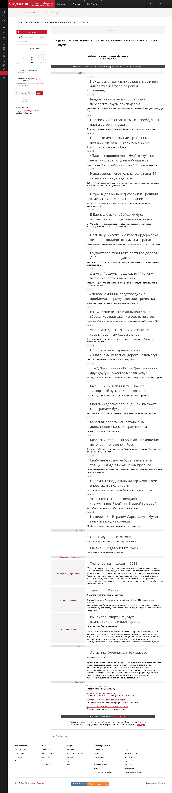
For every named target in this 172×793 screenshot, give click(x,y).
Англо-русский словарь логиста (100, 693)
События (70, 764)
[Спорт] (4, 61)
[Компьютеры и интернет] (4, 40)
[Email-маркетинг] (4, 77)
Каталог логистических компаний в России (106, 700)
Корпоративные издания (76, 753)
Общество (128, 764)
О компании (45, 750)
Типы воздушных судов (97, 686)
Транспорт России (104, 590)
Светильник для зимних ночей (114, 548)
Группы (76, 4)
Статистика (23, 107)
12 (32, 57)
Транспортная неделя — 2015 (113, 563)
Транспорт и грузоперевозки (52, 13)
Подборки (92, 4)
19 (32, 60)
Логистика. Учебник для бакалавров (119, 652)
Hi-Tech (96, 768)
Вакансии (44, 761)
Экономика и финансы (23, 13)
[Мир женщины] (4, 32)
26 (32, 62)
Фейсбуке (141, 724)
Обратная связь (47, 764)
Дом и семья (129, 768)
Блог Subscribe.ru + (48, 753)
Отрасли (36, 13)
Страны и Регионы (131, 761)
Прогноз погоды (131, 753)
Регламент (19, 757)
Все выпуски (110, 30)
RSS (45, 41)
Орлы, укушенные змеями (110, 536)
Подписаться (31, 32)
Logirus (24, 101)
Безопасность (46, 757)
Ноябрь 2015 (35, 49)
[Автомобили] (4, 20)
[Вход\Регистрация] (151, 4)
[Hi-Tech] (4, 36)
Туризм (96, 753)
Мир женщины (99, 757)
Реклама (70, 750)
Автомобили (98, 750)
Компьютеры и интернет (103, 772)
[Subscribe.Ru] (18, 4)
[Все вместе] (4, 11)
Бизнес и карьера (100, 761)
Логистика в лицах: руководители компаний (107, 706)
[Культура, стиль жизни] (4, 44)
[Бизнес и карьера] (4, 24)
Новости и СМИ (130, 757)
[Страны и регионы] (4, 65)
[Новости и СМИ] (4, 48)
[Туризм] (4, 69)
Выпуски (61, 4)
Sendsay (70, 757)
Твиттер (142, 722)
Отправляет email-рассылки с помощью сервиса (41, 4)
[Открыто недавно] (4, 16)
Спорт (127, 750)
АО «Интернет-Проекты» (35, 783)
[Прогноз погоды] (4, 57)
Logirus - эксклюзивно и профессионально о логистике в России (51, 22)
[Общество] (4, 52)
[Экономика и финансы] (4, 73)
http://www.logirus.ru (34, 79)
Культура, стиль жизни (133, 772)
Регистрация (19, 753)
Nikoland (161, 783)
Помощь (18, 761)
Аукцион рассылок (74, 761)
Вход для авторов (21, 750)
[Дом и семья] (4, 28)
